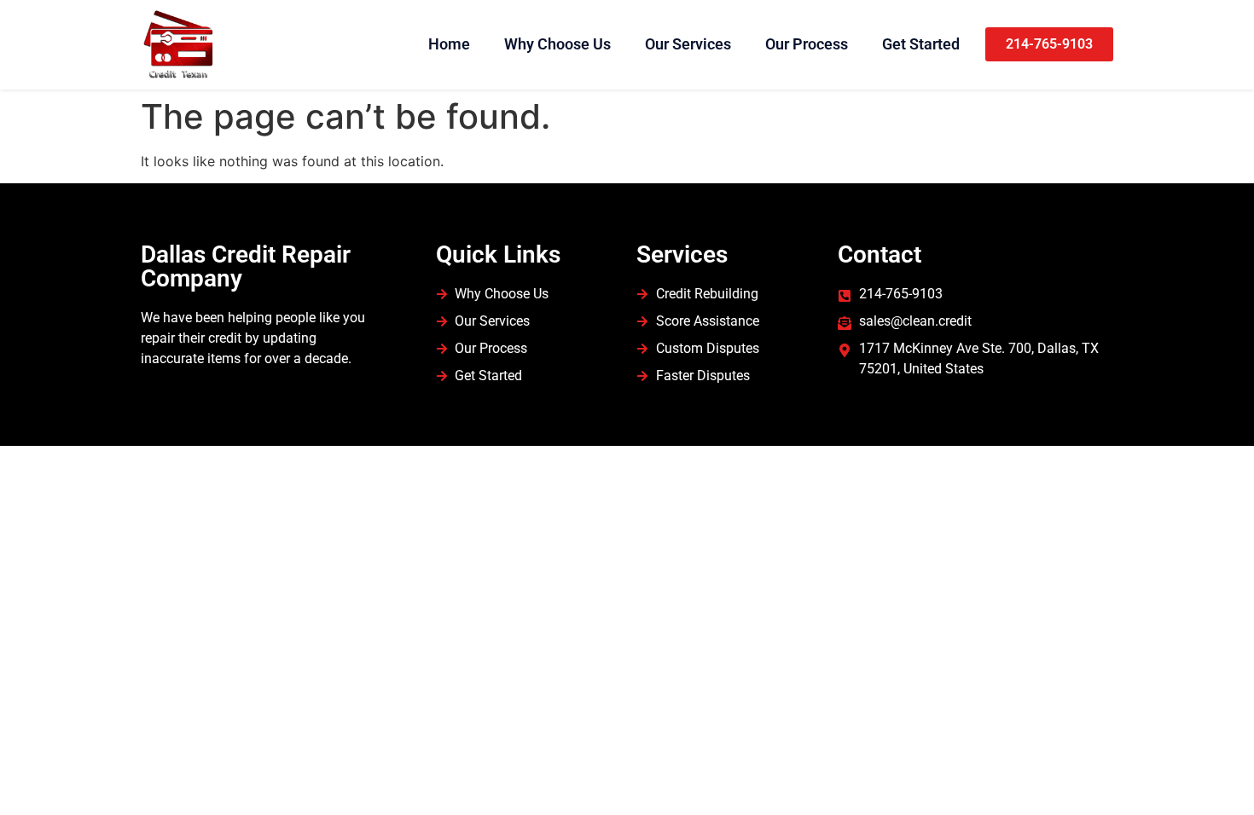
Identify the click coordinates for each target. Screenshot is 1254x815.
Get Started (921, 44)
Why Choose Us (557, 44)
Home (449, 44)
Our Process (806, 44)
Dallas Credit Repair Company (246, 266)
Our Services (688, 44)
